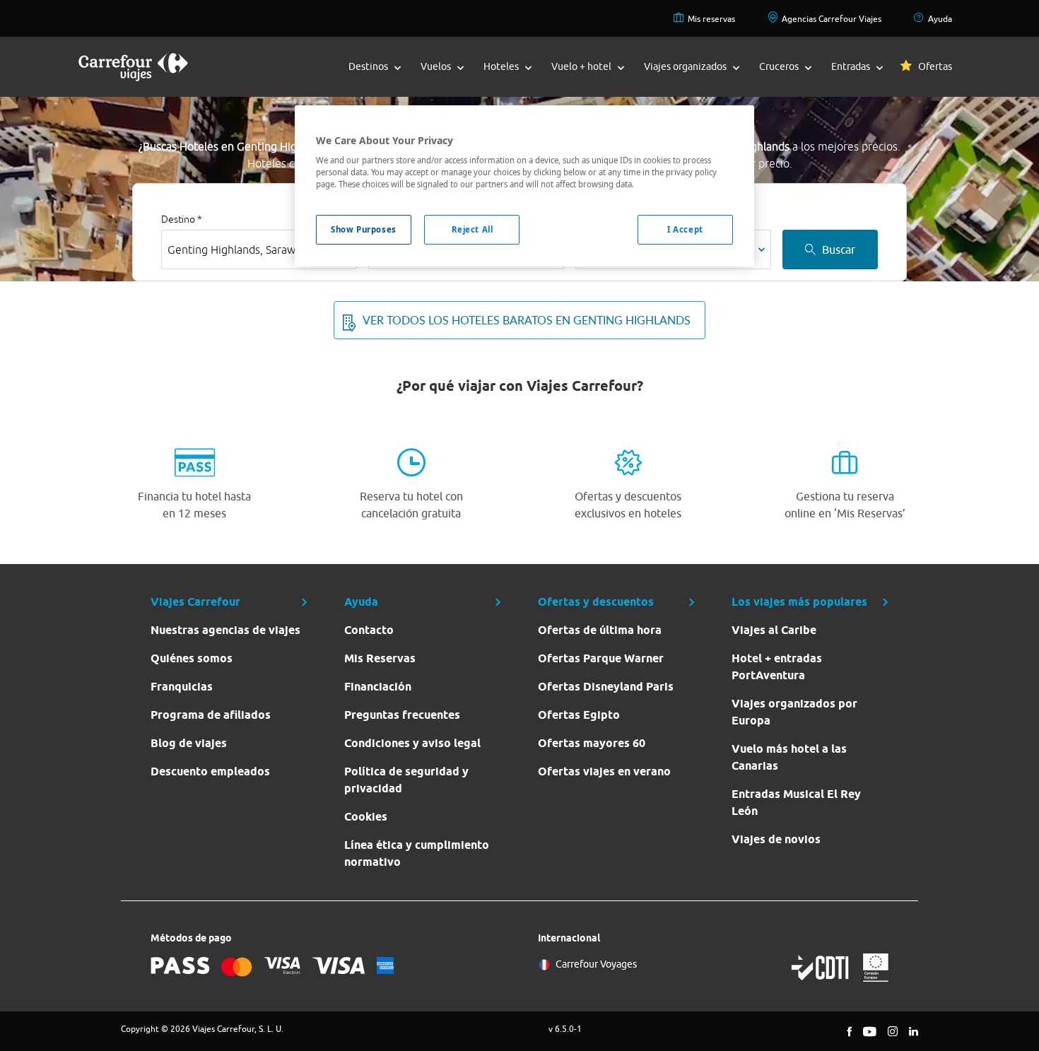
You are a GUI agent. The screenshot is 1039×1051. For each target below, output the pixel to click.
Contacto (369, 630)
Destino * (181, 219)
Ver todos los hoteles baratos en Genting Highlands (527, 320)
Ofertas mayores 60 (591, 743)
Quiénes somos (192, 658)
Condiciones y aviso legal (412, 743)
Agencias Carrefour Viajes (831, 18)
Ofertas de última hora (600, 630)
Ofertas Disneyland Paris (606, 686)
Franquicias (182, 686)
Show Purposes (363, 229)
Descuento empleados (210, 771)
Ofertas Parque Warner (601, 658)
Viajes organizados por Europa (794, 712)
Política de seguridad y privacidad (406, 780)
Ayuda (940, 18)
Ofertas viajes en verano (604, 771)
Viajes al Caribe (774, 630)
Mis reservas (711, 18)
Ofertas (935, 66)
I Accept (685, 229)
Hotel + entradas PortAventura (777, 667)
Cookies (365, 816)
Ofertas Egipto (579, 715)
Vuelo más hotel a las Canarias (789, 757)
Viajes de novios (776, 839)
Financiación (377, 686)
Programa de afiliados (211, 715)
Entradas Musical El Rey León (796, 802)
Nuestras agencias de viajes (225, 630)
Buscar (838, 249)
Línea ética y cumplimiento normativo (416, 853)
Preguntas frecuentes (402, 715)
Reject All (472, 229)
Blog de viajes (189, 743)
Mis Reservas (380, 658)
